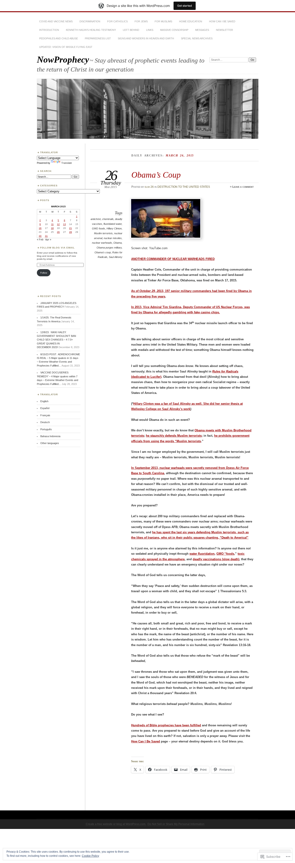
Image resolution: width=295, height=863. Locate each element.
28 (70, 232)
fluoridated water (112, 223)
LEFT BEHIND (131, 30)
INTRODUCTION (49, 30)
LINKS (149, 30)
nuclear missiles (113, 238)
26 (58, 232)
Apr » (48, 239)
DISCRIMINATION (90, 21)
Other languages (49, 443)
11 (52, 224)
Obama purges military (109, 247)
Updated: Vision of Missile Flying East (65, 47)
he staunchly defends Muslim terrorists (174, 435)
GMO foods (98, 228)
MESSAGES (202, 30)
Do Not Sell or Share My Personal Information (176, 824)
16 (40, 228)
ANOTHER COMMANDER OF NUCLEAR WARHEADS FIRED (173, 259)
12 (58, 224)
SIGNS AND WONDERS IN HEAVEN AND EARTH (146, 38)
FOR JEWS (141, 21)
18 (52, 228)
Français (45, 415)
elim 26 (149, 186)
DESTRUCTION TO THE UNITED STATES (183, 186)
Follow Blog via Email (57, 247)
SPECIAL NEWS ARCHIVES (196, 38)
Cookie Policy (90, 855)
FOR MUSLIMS (163, 21)
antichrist (96, 219)
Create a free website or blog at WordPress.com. (116, 824)
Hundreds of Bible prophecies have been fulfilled (166, 725)
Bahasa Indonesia (50, 436)
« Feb (40, 239)
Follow (43, 272)
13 (64, 224)
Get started (184, 5)
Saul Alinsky (115, 257)
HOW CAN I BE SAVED (222, 21)
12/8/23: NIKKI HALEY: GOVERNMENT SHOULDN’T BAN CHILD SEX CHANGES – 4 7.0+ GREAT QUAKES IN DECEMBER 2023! (56, 340)
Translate (66, 163)
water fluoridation (202, 553)
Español (44, 408)
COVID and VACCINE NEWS (56, 21)
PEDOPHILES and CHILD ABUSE (58, 38)
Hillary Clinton (114, 228)
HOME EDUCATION (190, 21)
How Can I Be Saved (145, 741)
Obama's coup (102, 252)
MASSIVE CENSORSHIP (174, 30)
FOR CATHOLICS (117, 21)
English (44, 401)
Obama (117, 242)
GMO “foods (225, 553)
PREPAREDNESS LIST (98, 38)
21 (70, 228)
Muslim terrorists (103, 233)
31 (46, 236)
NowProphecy (63, 59)
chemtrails (108, 219)
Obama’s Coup (156, 174)
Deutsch (45, 422)
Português (46, 429)
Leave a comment (243, 186)
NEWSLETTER (224, 30)
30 (40, 236)
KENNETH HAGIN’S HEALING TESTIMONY (91, 30)
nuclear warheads (102, 242)
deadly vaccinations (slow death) (216, 559)
